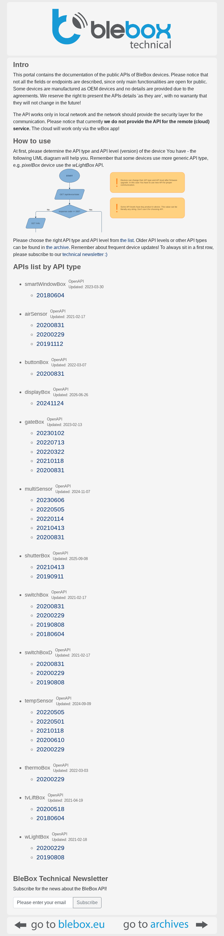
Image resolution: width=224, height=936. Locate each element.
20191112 (49, 343)
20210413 (50, 527)
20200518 (50, 809)
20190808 (50, 624)
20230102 (50, 433)
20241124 (50, 403)
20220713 (50, 442)
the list (127, 240)
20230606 (50, 500)
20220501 (50, 721)
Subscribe (87, 902)
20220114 (50, 518)
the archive (57, 247)
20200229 (50, 334)
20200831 (50, 325)
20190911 (50, 576)
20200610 (50, 739)
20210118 (50, 460)
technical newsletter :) (84, 254)
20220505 (50, 509)
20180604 (50, 295)
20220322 (50, 451)
